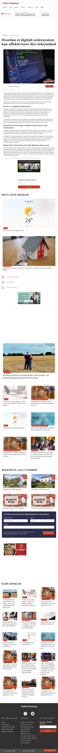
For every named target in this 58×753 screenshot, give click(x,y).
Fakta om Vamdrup (26, 729)
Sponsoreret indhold (26, 740)
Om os (3, 722)
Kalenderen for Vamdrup (27, 727)
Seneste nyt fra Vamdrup (27, 722)
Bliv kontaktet (48, 533)
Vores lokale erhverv (26, 724)
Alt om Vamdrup (25, 743)
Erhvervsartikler (25, 731)
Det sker (23, 7)
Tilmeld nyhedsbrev (50, 750)
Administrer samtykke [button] (7, 731)
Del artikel (48, 86)
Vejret (42, 7)
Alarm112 (4, 7)
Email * (32, 518)
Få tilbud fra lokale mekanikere (29, 738)
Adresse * (6, 524)
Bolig (10, 7)
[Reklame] (29, 166)
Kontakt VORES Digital (7, 729)
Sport (36, 7)
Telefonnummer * (8, 518)
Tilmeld (29, 187)
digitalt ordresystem (35, 96)
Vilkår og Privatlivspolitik (8, 727)
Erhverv (16, 7)
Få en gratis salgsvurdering (28, 736)
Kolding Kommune (26, 733)
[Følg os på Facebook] (25, 713)
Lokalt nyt (30, 7)
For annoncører (6, 724)
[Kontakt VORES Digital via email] (32, 713)
